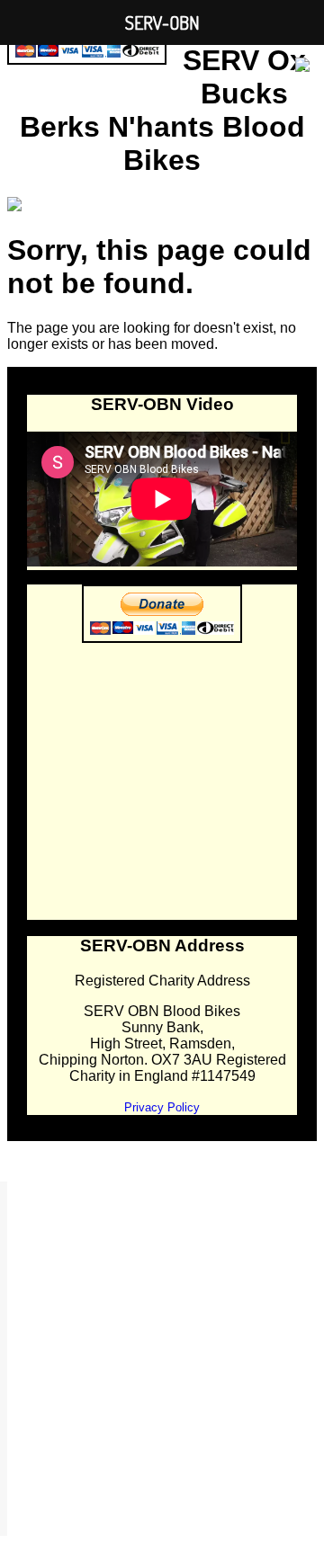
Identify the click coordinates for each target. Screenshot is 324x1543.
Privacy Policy (162, 1107)
